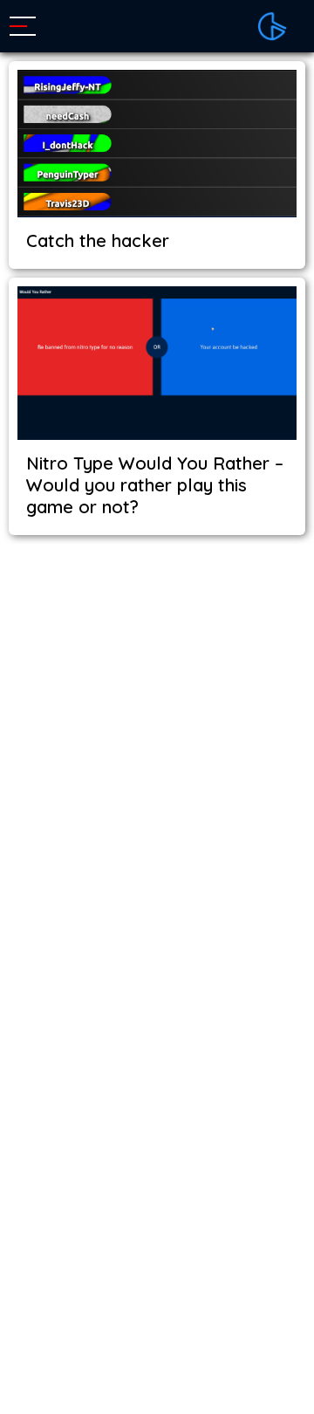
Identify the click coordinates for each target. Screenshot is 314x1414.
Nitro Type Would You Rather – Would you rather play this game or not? (154, 485)
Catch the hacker (97, 240)
